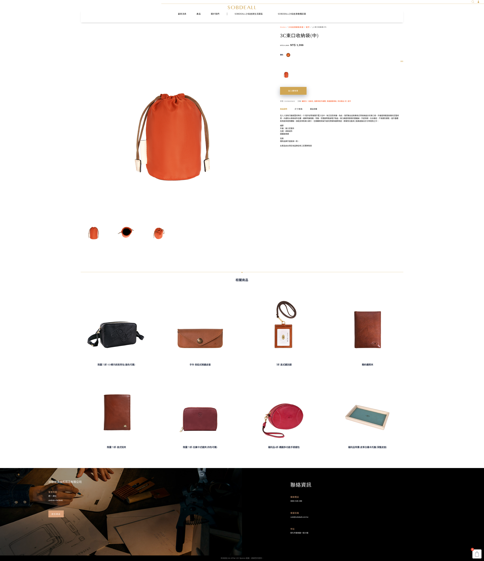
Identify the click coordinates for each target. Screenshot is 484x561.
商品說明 (283, 109)
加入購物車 (293, 91)
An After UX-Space (236, 558)
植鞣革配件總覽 (320, 101)
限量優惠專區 (332, 101)
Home (283, 27)
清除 (401, 61)
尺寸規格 (298, 109)
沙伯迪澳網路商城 (296, 27)
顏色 (281, 55)
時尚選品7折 (342, 101)
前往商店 (56, 513)
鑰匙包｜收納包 (307, 101)
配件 (308, 27)
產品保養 (313, 109)
